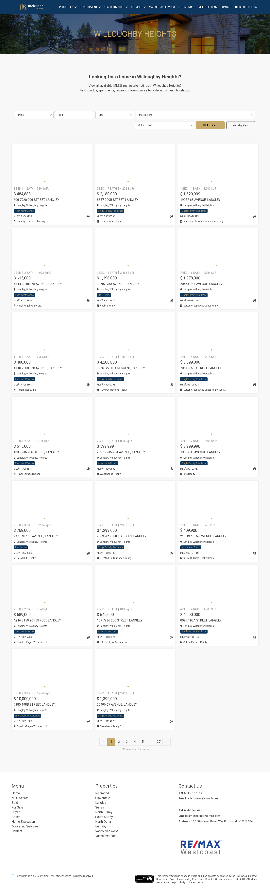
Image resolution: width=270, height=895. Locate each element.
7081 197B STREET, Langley (201, 368)
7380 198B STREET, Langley (34, 704)
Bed (61, 115)
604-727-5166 (193, 792)
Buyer (16, 812)
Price (21, 115)
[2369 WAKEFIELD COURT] (135, 501)
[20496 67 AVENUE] (135, 669)
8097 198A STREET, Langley (201, 620)
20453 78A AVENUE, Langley (201, 284)
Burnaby (100, 826)
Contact (226, 7)
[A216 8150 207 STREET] (52, 585)
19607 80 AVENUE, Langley (200, 452)
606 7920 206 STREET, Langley (36, 200)
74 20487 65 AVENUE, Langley (36, 536)
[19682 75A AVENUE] (135, 248)
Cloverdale (102, 798)
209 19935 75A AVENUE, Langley (121, 452)
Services (136, 7)
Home (16, 793)
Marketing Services (162, 7)
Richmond (102, 793)
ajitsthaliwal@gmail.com (202, 798)
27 (158, 742)
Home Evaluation (23, 822)
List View (212, 125)
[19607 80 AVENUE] (218, 417)
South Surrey (104, 817)
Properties (66, 7)
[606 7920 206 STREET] (52, 164)
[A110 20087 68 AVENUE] (52, 332)
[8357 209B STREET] (135, 164)
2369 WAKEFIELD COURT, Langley (121, 536)
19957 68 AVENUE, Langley (200, 200)
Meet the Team (208, 7)
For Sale (17, 807)
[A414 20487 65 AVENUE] (52, 248)
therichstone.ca (246, 7)
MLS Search (20, 798)
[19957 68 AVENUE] (218, 164)
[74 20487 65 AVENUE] (52, 501)
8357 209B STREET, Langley (117, 200)
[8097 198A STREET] (218, 585)
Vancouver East (106, 836)
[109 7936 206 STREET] (135, 585)
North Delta (103, 822)
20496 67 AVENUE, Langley (117, 704)
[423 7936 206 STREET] (52, 417)
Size (101, 115)
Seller (16, 817)
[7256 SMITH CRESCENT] (135, 332)
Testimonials (186, 7)
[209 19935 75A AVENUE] (135, 417)
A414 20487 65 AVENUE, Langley (38, 284)
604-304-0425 (193, 810)
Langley (100, 803)
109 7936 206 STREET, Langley (119, 620)
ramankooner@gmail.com (203, 815)
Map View (243, 125)
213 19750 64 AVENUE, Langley (203, 536)
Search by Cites (114, 7)
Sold (15, 803)
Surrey (99, 807)
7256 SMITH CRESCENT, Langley (121, 368)
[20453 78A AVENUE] (218, 248)
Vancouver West (106, 831)
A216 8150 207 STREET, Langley (37, 620)
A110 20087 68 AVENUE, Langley (38, 368)
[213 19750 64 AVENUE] (218, 501)
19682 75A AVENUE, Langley (118, 284)
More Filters (145, 115)
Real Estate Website (60, 876)
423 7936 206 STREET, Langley (36, 452)
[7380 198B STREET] (52, 669)
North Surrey (103, 812)
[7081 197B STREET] (218, 332)
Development (88, 7)
